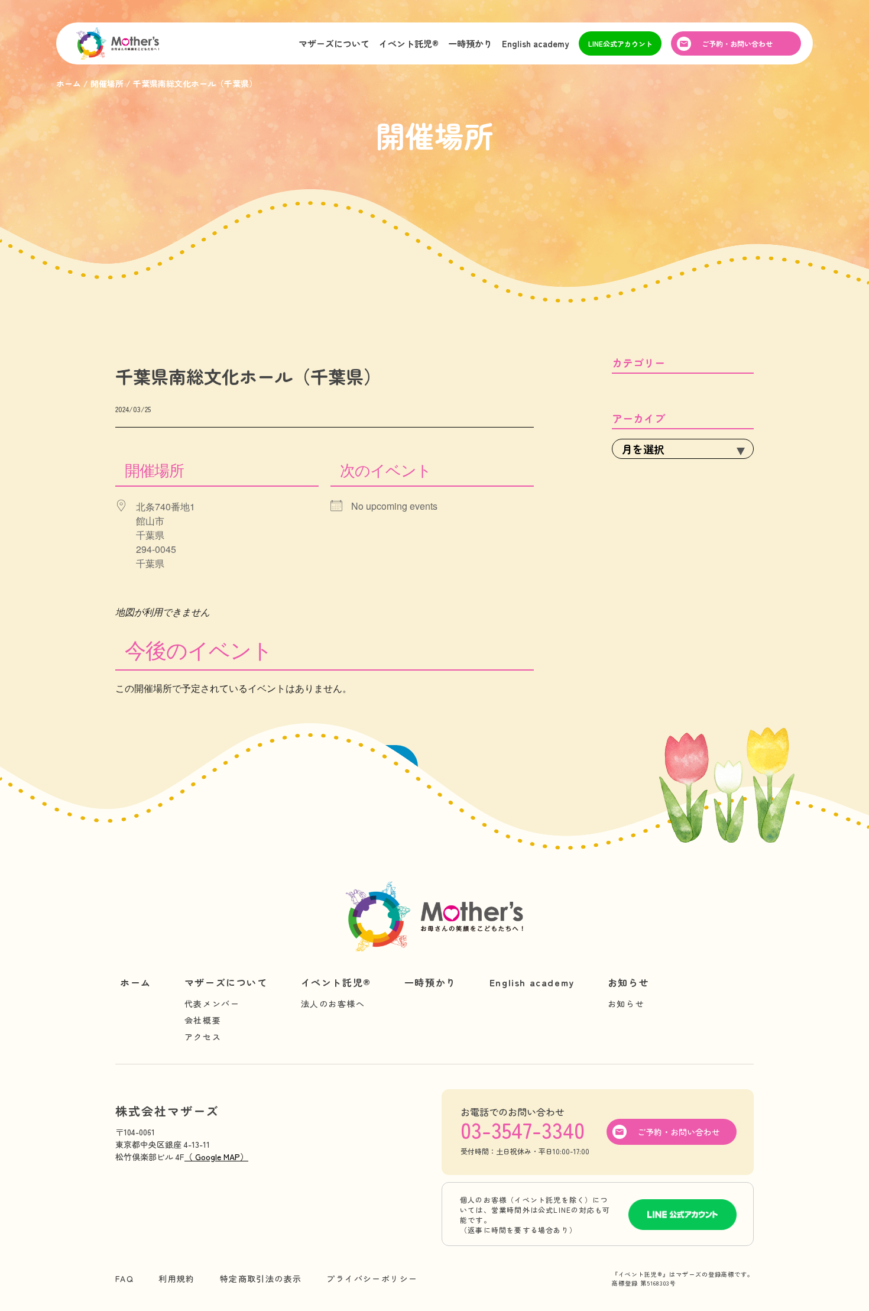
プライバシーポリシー (371, 1278)
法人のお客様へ (333, 1003)
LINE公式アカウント (620, 43)
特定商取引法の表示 (261, 1278)
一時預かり (470, 43)
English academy (535, 43)
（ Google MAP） (216, 1157)
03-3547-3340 (523, 1129)
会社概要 (202, 1020)
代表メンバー (212, 1003)
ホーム (135, 982)
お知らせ (628, 982)
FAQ (124, 1278)
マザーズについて (334, 43)
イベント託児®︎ (409, 43)
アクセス (202, 1037)
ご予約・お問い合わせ (737, 43)
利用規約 (176, 1278)
